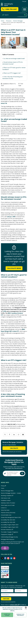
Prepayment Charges (6, 534)
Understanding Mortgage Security (9, 537)
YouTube (14, 558)
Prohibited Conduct (6, 500)
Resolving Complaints (6, 495)
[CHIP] (7, 4)
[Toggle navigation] (24, 9)
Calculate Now (14, 268)
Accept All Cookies (7, 614)
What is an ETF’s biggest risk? (12, 73)
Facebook (5, 558)
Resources (8, 21)
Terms (2, 488)
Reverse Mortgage (18, 21)
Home (2, 21)
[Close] (26, 607)
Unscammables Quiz (6, 515)
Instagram (8, 558)
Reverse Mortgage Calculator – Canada (11, 493)
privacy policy (14, 604)
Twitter (2, 558)
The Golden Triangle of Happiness (9, 532)
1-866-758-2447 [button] (11, 9)
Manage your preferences (20, 614)
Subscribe (6, 599)
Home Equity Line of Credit (7, 505)
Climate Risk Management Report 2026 (11, 517)
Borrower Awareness (6, 529)
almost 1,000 (11, 217)
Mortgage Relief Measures (7, 539)
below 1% (4, 103)
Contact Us (4, 507)
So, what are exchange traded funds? (14, 58)
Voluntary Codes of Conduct (8, 503)
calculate (14, 448)
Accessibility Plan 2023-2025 (8, 520)
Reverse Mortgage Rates (7, 490)
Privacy (3, 486)
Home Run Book (5, 510)
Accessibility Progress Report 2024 (9, 524)
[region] (14, 612)
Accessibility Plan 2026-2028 (8, 522)
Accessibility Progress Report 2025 (9, 527)
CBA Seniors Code (5, 498)
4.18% (4, 311)
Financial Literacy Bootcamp (8, 512)
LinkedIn (11, 558)
